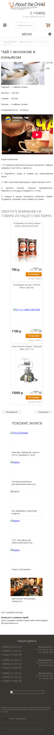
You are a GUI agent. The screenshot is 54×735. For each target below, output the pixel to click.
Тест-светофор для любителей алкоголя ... (23, 541)
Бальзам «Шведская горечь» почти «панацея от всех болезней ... (26, 455)
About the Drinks (10, 42)
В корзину (33, 274)
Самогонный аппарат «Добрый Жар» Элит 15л (27, 348)
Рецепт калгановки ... (22, 569)
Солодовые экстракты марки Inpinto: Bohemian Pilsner (26, 224)
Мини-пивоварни (18, 718)
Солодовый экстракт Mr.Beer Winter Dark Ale (26, 286)
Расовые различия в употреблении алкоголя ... (24, 483)
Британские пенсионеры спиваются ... (23, 600)
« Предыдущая (11, 412)
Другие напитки (26, 42)
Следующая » (43, 412)
